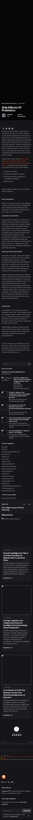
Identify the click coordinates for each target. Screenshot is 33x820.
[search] (29, 364)
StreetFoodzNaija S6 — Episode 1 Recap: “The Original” (19, 431)
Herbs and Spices (7, 469)
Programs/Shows (7, 481)
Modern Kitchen (7, 476)
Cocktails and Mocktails (9, 452)
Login (31, 742)
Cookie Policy (13, 816)
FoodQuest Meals (7, 464)
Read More (6, 578)
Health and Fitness (11, 103)
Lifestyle (4, 474)
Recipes (4, 483)
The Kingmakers (7, 488)
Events (4, 459)
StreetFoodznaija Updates (10, 486)
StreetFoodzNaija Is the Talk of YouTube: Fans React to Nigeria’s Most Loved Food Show (22, 380)
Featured (4, 461)
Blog (3, 103)
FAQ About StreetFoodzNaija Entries (13, 372)
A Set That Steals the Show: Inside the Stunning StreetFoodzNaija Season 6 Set (20, 419)
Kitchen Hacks (6, 471)
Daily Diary (5, 454)
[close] (28, 816)
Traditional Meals (7, 491)
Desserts (4, 456)
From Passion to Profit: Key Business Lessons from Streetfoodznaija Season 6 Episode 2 (20, 407)
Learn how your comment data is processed (16, 750)
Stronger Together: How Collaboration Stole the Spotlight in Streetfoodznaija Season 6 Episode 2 (19, 394)
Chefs (3, 449)
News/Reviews (6, 478)
